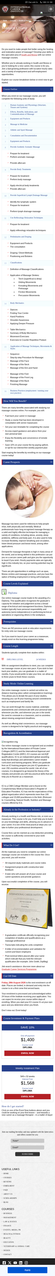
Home (5, 20)
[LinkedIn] (21, 1264)
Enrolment (8, 1186)
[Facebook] (4, 1264)
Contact (7, 1254)
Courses (13, 20)
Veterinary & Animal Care (16, 1246)
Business (7, 1213)
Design (6, 1250)
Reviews (7, 1181)
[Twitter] (10, 1264)
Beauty (7, 1238)
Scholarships (10, 1198)
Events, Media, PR (12, 1230)
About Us (7, 1194)
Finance (7, 1225)
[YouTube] (15, 1264)
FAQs (5, 1190)
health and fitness (29, 55)
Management (9, 1217)
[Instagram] (26, 1264)
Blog (5, 1202)
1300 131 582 (47, 2)
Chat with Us (33, 2)
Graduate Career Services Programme (19, 969)
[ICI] (16, 9)
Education (8, 1242)
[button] (50, 9)
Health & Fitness (25, 20)
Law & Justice (10, 1221)
